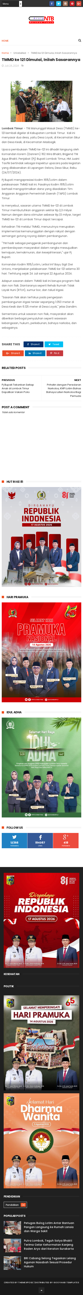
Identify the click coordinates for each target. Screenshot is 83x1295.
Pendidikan (12, 1205)
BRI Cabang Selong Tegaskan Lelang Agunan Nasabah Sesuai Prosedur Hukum (50, 1262)
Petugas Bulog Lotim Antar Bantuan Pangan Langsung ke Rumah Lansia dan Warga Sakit (49, 1227)
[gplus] (78, 3)
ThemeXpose (25, 1282)
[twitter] (58, 3)
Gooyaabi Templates (66, 1282)
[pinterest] (72, 3)
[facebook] (51, 3)
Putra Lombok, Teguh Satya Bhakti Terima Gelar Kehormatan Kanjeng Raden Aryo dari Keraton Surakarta (49, 1245)
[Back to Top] (41, 1290)
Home (5, 40)
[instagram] (65, 3)
